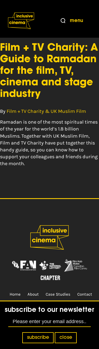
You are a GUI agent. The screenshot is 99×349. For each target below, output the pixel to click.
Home (15, 294)
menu (76, 21)
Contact (84, 294)
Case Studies (58, 294)
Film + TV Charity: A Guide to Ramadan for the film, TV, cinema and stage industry (49, 71)
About (33, 294)
